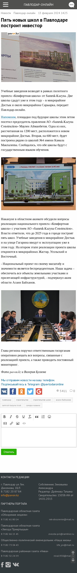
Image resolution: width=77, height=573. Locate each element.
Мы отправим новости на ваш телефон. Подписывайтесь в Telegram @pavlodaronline (32, 382)
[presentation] (4, 417)
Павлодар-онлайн (38, 4)
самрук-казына (33, 405)
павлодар (6, 400)
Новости (6, 13)
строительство (22, 400)
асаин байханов (63, 400)
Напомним (8, 117)
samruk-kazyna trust (11, 405)
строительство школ (42, 400)
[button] (5, 417)
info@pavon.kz (10, 495)
